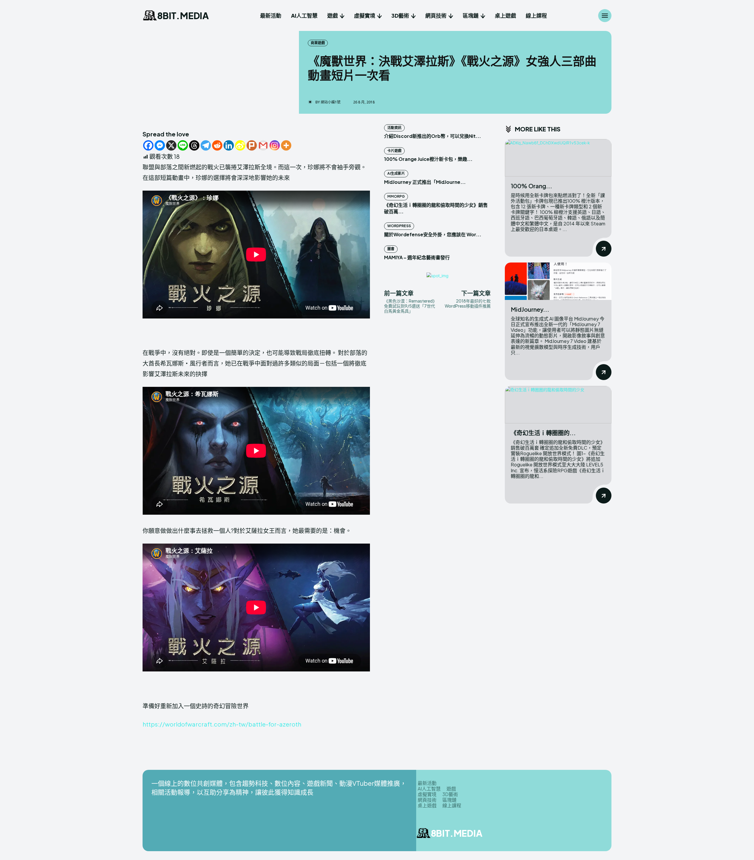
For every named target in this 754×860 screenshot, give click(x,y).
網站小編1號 (330, 102)
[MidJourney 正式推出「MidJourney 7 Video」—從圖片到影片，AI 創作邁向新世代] (558, 281)
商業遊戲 (318, 43)
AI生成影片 (396, 173)
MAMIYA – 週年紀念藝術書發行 (417, 257)
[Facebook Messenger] (160, 145)
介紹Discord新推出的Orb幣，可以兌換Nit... (432, 136)
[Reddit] (217, 145)
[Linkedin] (229, 145)
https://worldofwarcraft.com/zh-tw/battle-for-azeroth (222, 724)
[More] (286, 145)
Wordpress (399, 226)
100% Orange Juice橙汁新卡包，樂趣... (428, 159)
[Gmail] (263, 145)
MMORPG (396, 196)
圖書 (390, 249)
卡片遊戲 (394, 150)
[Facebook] (148, 145)
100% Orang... (531, 185)
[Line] (183, 145)
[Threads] (194, 145)
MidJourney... (530, 309)
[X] (171, 145)
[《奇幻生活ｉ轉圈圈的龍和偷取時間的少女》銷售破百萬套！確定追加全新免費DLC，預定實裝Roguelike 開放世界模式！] (558, 404)
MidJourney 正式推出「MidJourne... (425, 182)
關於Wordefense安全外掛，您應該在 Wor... (432, 234)
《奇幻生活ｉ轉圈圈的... (543, 432)
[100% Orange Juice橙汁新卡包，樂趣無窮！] (558, 157)
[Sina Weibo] (240, 145)
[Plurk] (252, 145)
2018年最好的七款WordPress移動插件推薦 (468, 303)
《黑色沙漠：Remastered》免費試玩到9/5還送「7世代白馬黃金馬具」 (409, 305)
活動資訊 (394, 128)
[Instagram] (274, 145)
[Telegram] (206, 145)
